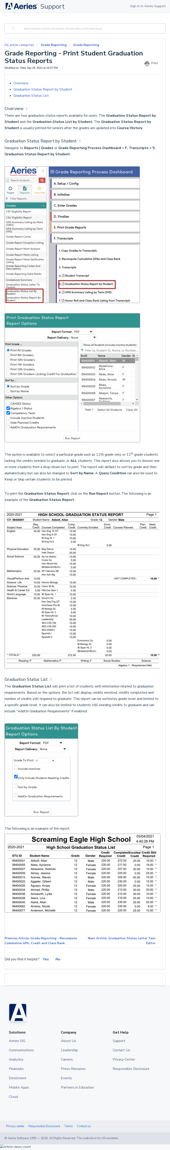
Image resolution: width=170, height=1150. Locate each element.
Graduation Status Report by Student (44, 89)
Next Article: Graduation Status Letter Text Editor (122, 940)
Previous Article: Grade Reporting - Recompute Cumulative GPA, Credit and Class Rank (41, 940)
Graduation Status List (32, 95)
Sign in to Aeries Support (148, 6)
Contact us (84, 1126)
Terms (68, 1126)
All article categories (20, 45)
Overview (22, 83)
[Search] (13, 28)
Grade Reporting (54, 45)
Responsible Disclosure (44, 1126)
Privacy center (15, 1126)
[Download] (76, 590)
